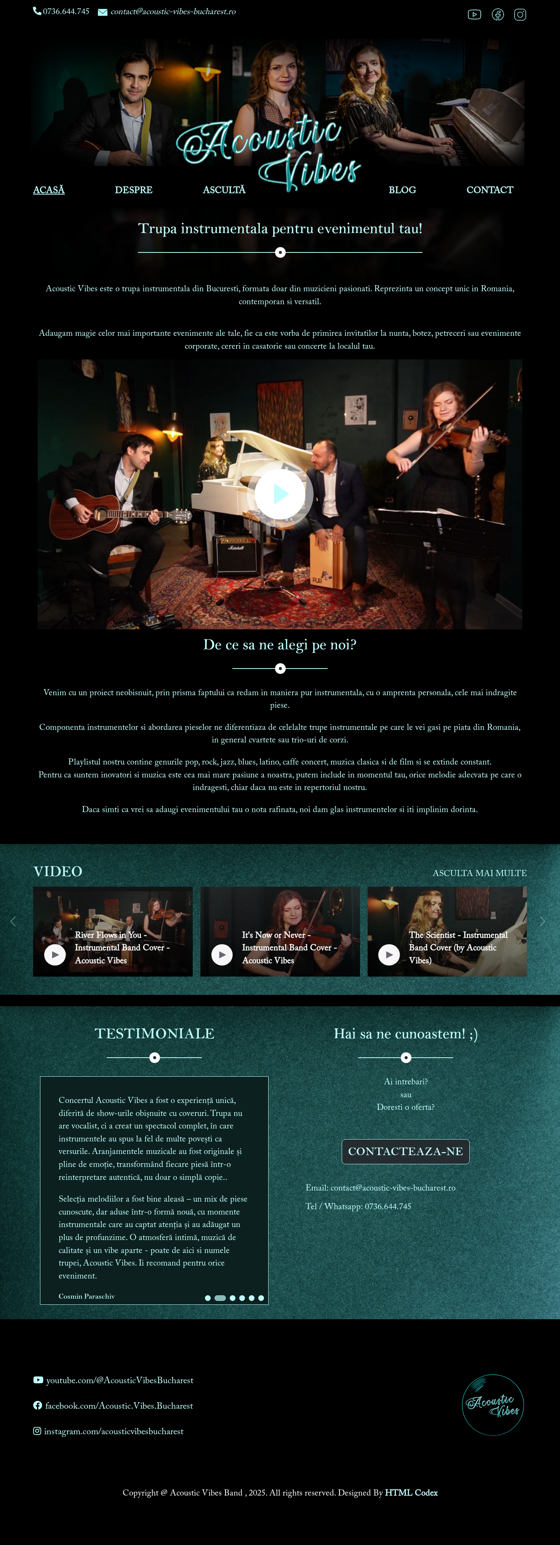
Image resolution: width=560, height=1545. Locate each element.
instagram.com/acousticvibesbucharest (114, 1431)
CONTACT (490, 190)
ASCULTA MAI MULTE (480, 874)
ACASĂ (49, 190)
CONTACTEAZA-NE (405, 1151)
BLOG (402, 190)
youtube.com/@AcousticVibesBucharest (120, 1380)
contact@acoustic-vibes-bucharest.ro (172, 12)
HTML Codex (411, 1493)
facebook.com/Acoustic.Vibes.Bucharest (119, 1406)
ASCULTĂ (224, 190)
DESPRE (134, 190)
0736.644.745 (66, 12)
